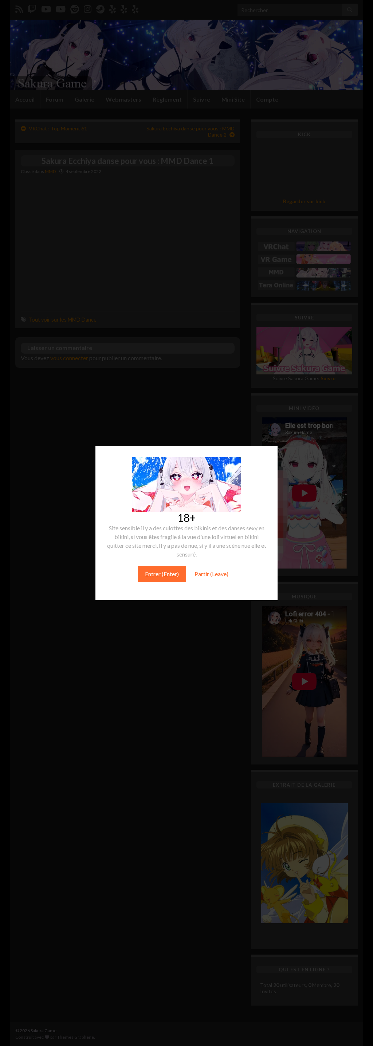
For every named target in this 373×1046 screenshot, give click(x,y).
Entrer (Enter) (162, 573)
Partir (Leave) (211, 573)
